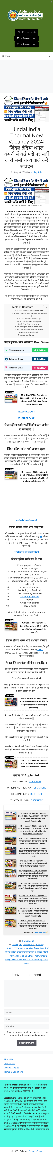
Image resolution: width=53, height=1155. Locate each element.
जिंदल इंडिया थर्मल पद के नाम (31, 324)
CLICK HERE (35, 781)
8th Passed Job (26, 32)
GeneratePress (35, 1151)
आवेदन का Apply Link (31, 332)
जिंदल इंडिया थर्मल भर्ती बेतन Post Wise (31, 311)
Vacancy (39, 944)
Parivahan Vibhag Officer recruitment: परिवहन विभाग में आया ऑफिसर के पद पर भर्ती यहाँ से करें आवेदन (26, 960)
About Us (8, 1059)
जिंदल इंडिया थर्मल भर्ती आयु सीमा (31, 321)
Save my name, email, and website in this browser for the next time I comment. (27, 1034)
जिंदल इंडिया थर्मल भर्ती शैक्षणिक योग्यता (31, 327)
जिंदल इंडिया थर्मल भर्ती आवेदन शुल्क (31, 319)
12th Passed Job (26, 44)
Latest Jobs (28, 941)
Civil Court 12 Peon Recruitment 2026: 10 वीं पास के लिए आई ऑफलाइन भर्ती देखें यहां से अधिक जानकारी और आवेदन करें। (34, 763)
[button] (51, 2)
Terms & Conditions (13, 1072)
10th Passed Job (26, 38)
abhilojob (17, 944)
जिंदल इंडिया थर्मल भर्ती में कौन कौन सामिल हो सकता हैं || (31, 314)
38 (41, 536)
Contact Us (9, 1063)
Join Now (41, 350)
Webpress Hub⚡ (41, 932)
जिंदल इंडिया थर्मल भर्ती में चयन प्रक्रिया (31, 329)
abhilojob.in (28, 944)
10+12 (40, 649)
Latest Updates (27, 335)
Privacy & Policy (11, 1067)
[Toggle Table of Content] (44, 307)
